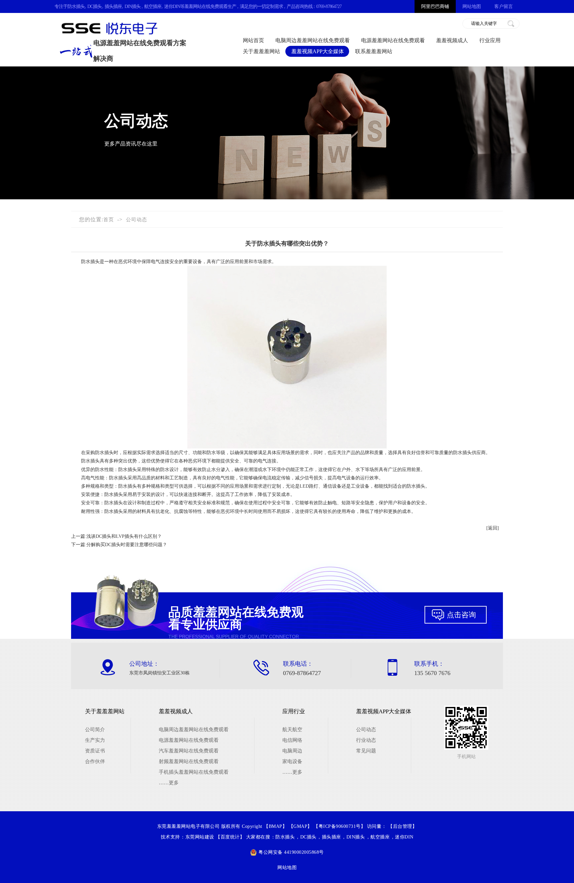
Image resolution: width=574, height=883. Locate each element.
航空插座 (152, 6)
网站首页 (253, 40)
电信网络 (292, 740)
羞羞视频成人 (452, 40)
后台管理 (402, 826)
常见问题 (366, 750)
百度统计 (230, 836)
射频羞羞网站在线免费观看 (189, 761)
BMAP (275, 826)
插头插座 (113, 6)
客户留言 (503, 6)
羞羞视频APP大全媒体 (317, 51)
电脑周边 (292, 750)
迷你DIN (172, 6)
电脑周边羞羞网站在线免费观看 (312, 40)
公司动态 (136, 219)
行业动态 (366, 740)
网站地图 (471, 6)
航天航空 (292, 729)
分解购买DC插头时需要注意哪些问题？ (126, 544)
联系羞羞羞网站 (373, 51)
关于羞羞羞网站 (261, 51)
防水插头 (76, 6)
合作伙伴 (95, 761)
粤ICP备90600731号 (340, 826)
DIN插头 (133, 6)
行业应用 (490, 40)
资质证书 (95, 750)
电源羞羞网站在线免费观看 (393, 40)
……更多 (169, 782)
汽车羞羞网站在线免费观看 (189, 750)
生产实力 (95, 740)
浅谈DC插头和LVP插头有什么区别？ (124, 536)
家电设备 (292, 761)
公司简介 (95, 729)
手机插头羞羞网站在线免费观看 (194, 772)
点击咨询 (461, 615)
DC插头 (94, 6)
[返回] (492, 528)
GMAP (300, 826)
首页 (108, 219)
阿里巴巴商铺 (435, 6)
